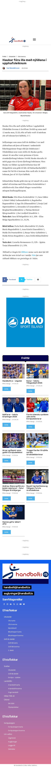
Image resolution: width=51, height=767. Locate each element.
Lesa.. (6, 389)
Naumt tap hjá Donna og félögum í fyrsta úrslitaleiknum (37, 488)
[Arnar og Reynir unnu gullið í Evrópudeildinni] (13, 440)
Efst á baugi (6, 383)
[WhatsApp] (17, 604)
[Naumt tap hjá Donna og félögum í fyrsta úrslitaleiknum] (37, 476)
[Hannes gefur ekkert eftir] (13, 512)
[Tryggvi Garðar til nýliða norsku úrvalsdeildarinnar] (37, 440)
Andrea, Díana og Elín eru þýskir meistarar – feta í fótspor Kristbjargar (13, 488)
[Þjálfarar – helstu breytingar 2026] (13, 404)
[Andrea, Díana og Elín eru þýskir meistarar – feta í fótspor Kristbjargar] (13, 476)
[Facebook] (4, 604)
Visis (34, 255)
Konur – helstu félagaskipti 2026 (34, 382)
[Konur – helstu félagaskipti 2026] (37, 371)
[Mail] (10, 604)
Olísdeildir (12, 56)
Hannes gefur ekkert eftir (11, 523)
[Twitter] (14, 604)
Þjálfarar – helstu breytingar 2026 (10, 416)
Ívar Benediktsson (13, 68)
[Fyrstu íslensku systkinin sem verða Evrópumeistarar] (37, 404)
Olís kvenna (22, 56)
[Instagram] (7, 604)
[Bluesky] (24, 604)
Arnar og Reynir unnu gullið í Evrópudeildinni (12, 451)
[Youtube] (20, 604)
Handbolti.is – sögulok (12, 381)
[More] (38, 279)
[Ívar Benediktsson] (4, 68)
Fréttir (4, 56)
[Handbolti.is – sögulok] (13, 371)
